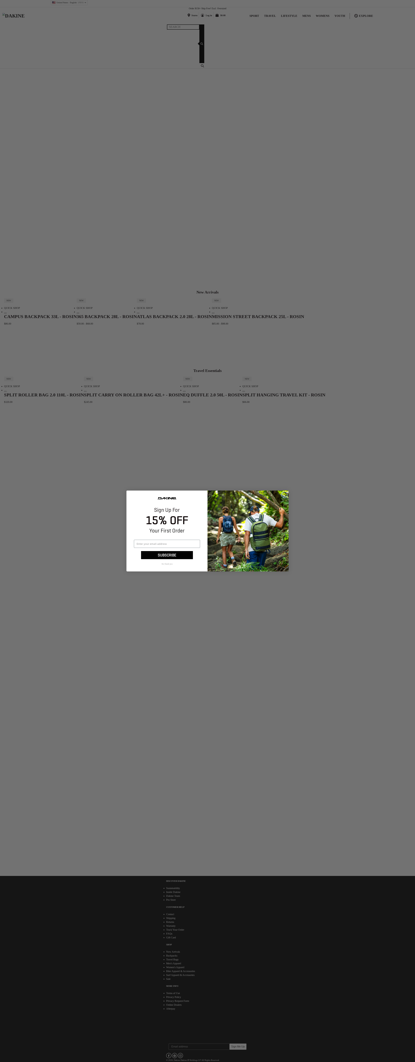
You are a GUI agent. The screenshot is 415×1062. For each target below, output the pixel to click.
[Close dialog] (284, 495)
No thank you (167, 564)
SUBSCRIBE (167, 555)
